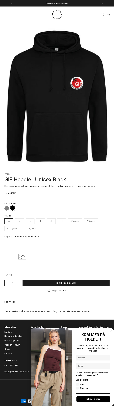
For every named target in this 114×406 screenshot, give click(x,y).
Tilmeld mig (93, 399)
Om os (7, 349)
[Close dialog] (111, 331)
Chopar (7, 174)
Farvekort (8, 353)
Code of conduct (12, 345)
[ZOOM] (103, 161)
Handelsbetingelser (13, 336)
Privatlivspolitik (11, 340)
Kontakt (8, 332)
